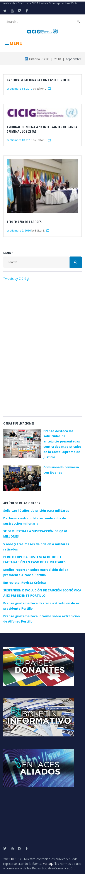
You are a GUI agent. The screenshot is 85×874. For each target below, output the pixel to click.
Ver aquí (48, 864)
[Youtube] (12, 10)
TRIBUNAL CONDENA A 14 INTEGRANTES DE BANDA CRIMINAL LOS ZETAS (42, 129)
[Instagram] (19, 10)
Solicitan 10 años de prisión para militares (36, 510)
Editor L (41, 88)
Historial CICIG (38, 59)
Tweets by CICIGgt (16, 278)
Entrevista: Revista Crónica (24, 582)
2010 (57, 59)
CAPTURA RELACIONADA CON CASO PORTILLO (38, 80)
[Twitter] (5, 10)
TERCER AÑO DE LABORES (24, 221)
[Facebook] (27, 10)
